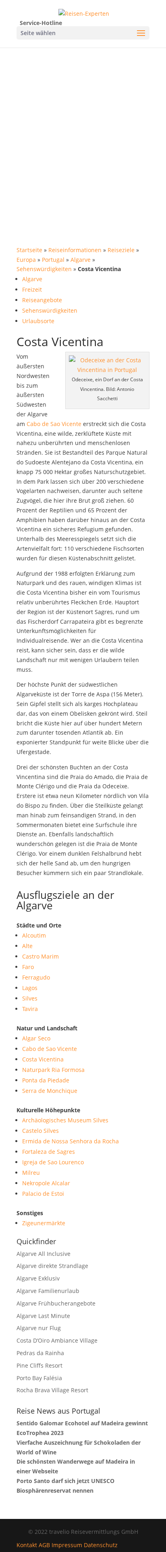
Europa (26, 259)
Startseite (29, 250)
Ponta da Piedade (45, 1080)
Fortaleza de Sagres (48, 1151)
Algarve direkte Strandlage (52, 1266)
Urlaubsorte (38, 321)
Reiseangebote (42, 300)
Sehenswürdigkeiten (44, 269)
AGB (44, 1545)
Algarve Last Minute (43, 1316)
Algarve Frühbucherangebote (56, 1303)
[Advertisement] (83, 135)
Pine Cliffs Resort (39, 1365)
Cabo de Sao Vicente (54, 424)
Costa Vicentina (43, 1059)
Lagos (29, 988)
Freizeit (32, 289)
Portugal (53, 259)
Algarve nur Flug (39, 1328)
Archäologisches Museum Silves (65, 1120)
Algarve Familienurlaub (48, 1291)
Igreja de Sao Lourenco (53, 1162)
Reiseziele (121, 250)
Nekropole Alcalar (46, 1183)
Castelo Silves (40, 1130)
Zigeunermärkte (43, 1223)
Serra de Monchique (49, 1091)
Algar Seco (36, 1038)
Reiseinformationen (75, 250)
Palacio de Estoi (43, 1193)
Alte (27, 946)
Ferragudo (36, 977)
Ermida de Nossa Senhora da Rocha (70, 1141)
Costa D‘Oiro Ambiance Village (57, 1340)
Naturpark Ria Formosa (53, 1070)
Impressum (67, 1545)
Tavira (30, 1009)
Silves (29, 998)
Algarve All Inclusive (44, 1253)
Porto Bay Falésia (39, 1378)
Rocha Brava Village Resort (52, 1390)
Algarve (81, 259)
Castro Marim (40, 956)
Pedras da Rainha (40, 1353)
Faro (28, 967)
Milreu (31, 1172)
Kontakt (27, 1545)
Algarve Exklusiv (38, 1278)
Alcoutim (34, 935)
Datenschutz (101, 1545)
